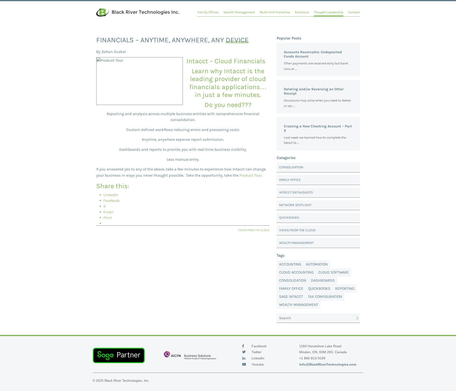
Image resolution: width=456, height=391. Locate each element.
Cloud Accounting (296, 272)
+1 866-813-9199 (312, 358)
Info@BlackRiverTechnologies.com (327, 364)
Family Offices (208, 12)
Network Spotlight (295, 205)
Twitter (256, 352)
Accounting (290, 264)
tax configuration (325, 296)
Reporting (344, 288)
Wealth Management (239, 12)
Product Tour (250, 175)
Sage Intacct (291, 296)
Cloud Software (333, 272)
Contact (354, 12)
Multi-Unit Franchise (275, 12)
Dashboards (323, 280)
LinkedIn (257, 358)
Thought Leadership (328, 12)
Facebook (258, 346)
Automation (317, 264)
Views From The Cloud (297, 230)
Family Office (290, 180)
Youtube (257, 364)
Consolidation (291, 167)
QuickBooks (289, 218)
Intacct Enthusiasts (296, 192)
